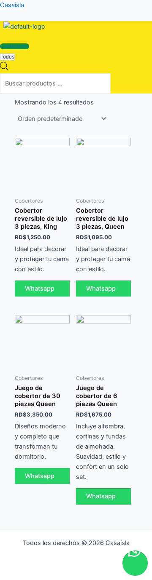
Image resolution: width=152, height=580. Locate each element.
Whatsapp (39, 288)
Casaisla (12, 5)
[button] (10, 36)
